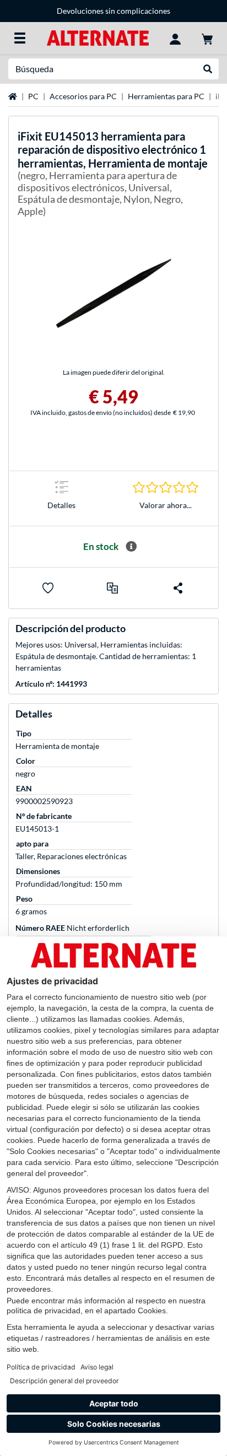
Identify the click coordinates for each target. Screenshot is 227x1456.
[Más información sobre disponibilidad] (131, 546)
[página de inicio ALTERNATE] (98, 37)
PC (33, 96)
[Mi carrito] (207, 38)
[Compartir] (178, 588)
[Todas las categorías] (19, 38)
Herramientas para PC (166, 96)
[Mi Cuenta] (175, 38)
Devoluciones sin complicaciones (113, 10)
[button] (112, 588)
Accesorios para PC (83, 96)
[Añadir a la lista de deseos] (48, 588)
